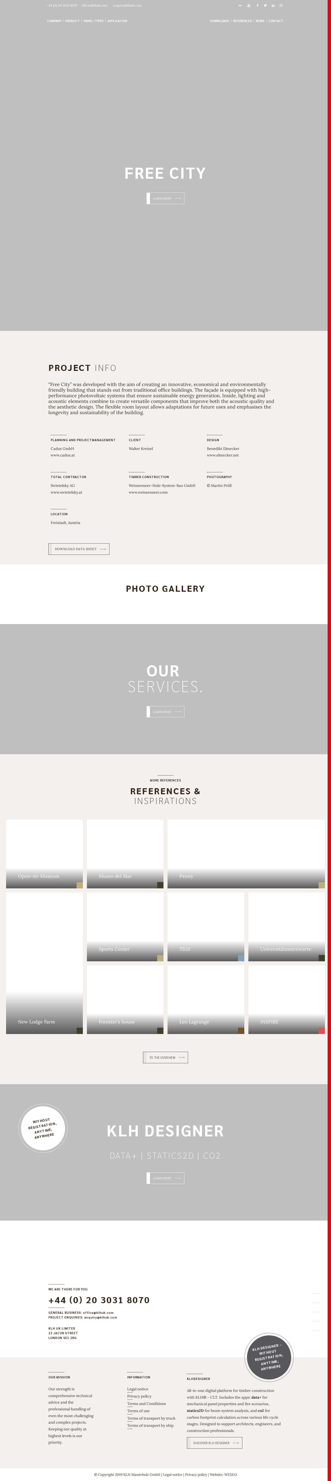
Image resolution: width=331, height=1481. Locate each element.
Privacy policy (139, 1396)
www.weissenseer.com (148, 492)
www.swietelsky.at (66, 492)
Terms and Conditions (146, 1403)
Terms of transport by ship (150, 1425)
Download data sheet (76, 549)
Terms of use (138, 1410)
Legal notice (137, 1388)
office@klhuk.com (98, 1312)
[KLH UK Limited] (165, 17)
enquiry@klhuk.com (101, 1317)
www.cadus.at (63, 455)
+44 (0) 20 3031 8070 (99, 1299)
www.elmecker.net (223, 455)
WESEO (230, 1474)
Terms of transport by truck (151, 1418)
